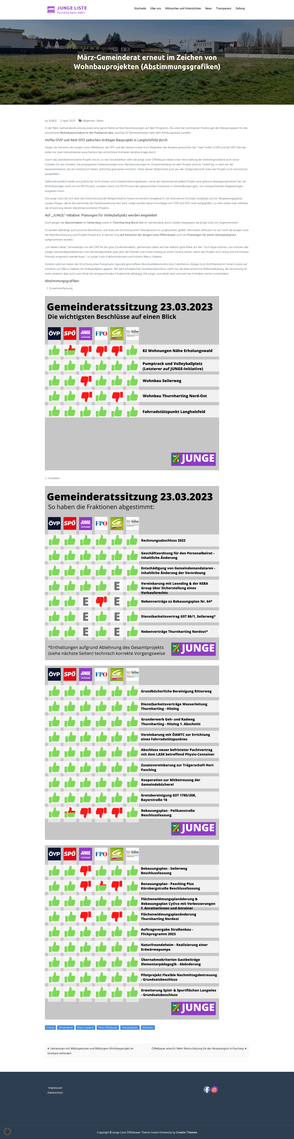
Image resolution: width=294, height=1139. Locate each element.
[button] (7, 1131)
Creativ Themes (186, 1132)
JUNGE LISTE (72, 7)
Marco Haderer (85, 1027)
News (208, 8)
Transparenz (223, 8)
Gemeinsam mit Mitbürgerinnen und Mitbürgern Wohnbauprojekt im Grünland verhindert (90, 1051)
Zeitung (240, 8)
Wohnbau (148, 1027)
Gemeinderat (66, 1027)
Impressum (55, 1087)
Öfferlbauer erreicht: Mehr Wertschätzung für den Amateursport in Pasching (198, 1048)
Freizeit (50, 1027)
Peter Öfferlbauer (107, 1027)
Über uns (155, 8)
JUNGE (53, 120)
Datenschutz (55, 1092)
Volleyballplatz (130, 1027)
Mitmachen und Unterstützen (183, 8)
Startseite (140, 8)
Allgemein (89, 120)
